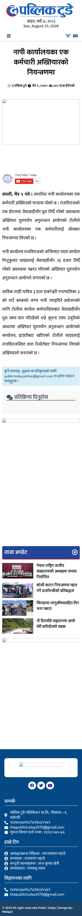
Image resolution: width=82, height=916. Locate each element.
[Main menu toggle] (8, 35)
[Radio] (68, 35)
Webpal (7, 911)
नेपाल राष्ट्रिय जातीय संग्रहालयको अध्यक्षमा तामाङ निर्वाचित (57, 571)
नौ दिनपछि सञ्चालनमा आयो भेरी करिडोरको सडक (56, 624)
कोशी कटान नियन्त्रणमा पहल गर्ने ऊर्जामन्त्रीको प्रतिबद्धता (57, 588)
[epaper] (75, 35)
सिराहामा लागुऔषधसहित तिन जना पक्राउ (58, 606)
